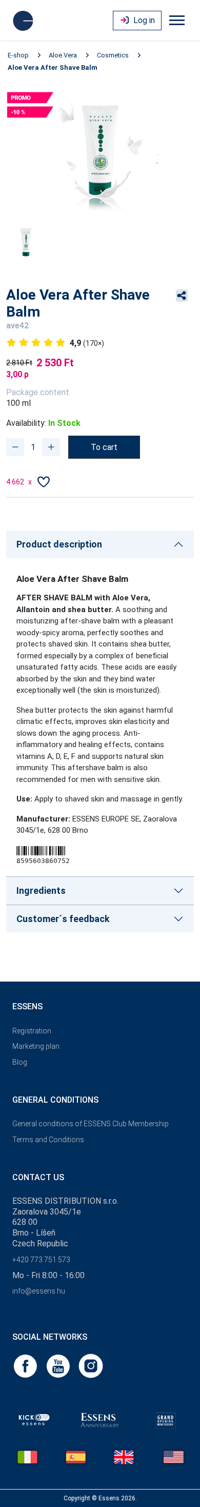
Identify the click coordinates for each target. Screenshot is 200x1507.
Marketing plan (35, 1046)
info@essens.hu (38, 1291)
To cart (104, 447)
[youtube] (59, 1366)
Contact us (38, 1177)
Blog (19, 1062)
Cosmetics (113, 55)
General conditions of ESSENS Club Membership (90, 1124)
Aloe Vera (63, 55)
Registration (31, 1031)
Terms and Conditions (48, 1140)
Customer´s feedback (63, 918)
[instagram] (91, 1366)
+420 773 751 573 (41, 1260)
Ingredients (41, 890)
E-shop (18, 55)
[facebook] (26, 1366)
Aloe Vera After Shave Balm (52, 67)
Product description (59, 544)
